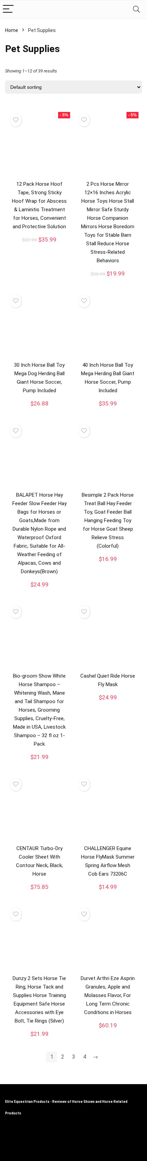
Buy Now (39, 245)
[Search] (136, 9)
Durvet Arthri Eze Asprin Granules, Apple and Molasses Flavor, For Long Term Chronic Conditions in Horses (108, 995)
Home (11, 30)
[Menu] (8, 9)
